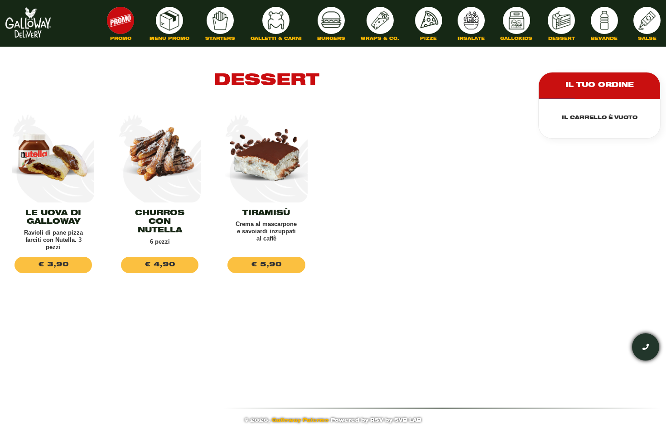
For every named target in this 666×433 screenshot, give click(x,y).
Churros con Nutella (159, 222)
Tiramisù (266, 213)
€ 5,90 (266, 265)
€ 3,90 (53, 265)
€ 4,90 (160, 265)
